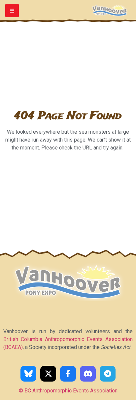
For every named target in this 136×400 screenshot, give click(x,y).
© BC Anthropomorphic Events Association (68, 390)
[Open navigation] (12, 10)
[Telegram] (108, 374)
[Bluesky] (28, 374)
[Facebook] (68, 374)
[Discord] (88, 374)
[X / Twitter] (48, 374)
